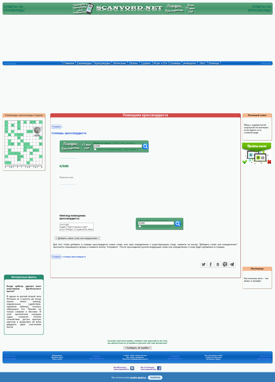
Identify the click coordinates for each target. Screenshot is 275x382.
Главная (56, 127)
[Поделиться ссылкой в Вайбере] (225, 264)
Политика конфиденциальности (135, 359)
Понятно (155, 377)
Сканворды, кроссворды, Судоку (24, 115)
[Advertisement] (137, 37)
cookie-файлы (138, 377)
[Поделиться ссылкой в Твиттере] (203, 264)
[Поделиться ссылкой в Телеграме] (232, 264)
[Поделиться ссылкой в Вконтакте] (218, 264)
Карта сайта (57, 359)
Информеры (57, 355)
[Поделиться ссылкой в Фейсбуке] (211, 264)
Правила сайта (57, 357)
